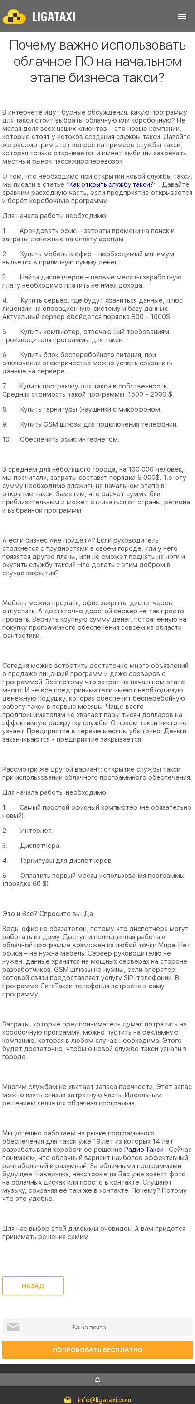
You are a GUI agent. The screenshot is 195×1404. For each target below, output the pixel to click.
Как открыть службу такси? (111, 184)
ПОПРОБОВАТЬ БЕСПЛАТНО (98, 1350)
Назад (33, 1285)
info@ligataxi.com (104, 1400)
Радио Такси (144, 1149)
